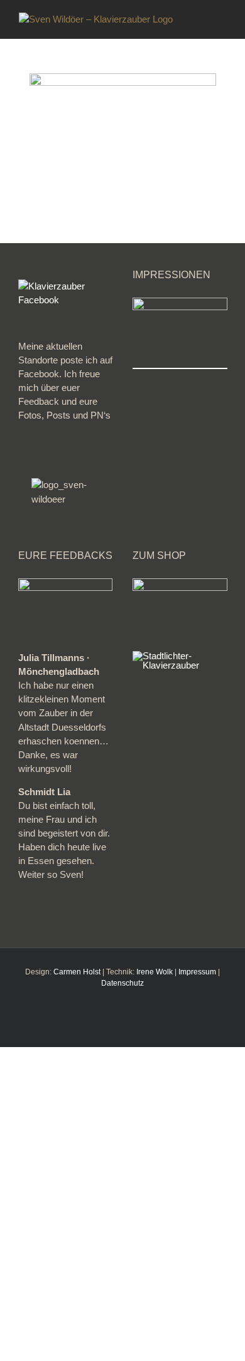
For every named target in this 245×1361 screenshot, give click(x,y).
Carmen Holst (77, 971)
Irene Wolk (154, 971)
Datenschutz (122, 983)
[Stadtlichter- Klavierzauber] (180, 655)
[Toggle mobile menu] (221, 19)
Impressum (197, 971)
